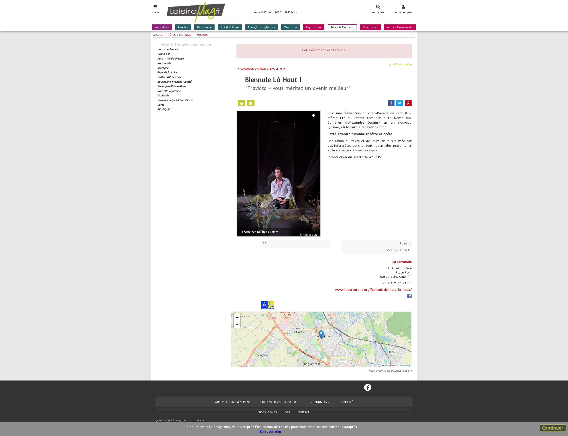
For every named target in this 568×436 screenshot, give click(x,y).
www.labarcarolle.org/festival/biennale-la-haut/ (373, 289)
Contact (304, 412)
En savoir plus (271, 431)
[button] (321, 334)
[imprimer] (241, 103)
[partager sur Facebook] (391, 103)
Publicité (346, 402)
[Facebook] (367, 387)
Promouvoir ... (319, 402)
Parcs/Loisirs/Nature (261, 27)
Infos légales (267, 412)
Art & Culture (230, 27)
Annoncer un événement (233, 402)
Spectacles (370, 27)
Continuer (552, 428)
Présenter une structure (279, 402)
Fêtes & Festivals (342, 27)
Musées (183, 27)
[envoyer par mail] (250, 103)
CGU (287, 412)
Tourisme (290, 27)
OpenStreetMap (404, 365)
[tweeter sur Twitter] (399, 103)
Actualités (162, 27)
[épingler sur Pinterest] (408, 103)
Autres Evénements (400, 27)
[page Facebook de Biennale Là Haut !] (409, 296)
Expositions (313, 27)
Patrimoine (204, 27)
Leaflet (386, 365)
